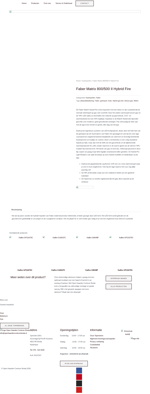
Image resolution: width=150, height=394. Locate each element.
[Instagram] (79, 383)
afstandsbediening (87, 101)
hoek (110, 101)
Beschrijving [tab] (16, 210)
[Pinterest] (79, 377)
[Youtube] (79, 390)
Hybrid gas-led (118, 101)
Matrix (136, 101)
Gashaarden (86, 81)
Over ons (47, 3)
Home (24, 3)
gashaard (103, 101)
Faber (98, 98)
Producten (35, 3)
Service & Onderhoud (64, 3)
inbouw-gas (128, 101)
